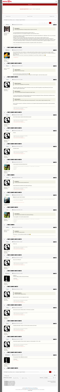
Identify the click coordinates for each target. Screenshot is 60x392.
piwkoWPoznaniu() (22, 202)
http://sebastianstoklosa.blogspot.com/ (19, 109)
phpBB (26, 387)
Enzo (7, 79)
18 (50, 22)
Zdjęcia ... (14, 236)
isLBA (15, 202)
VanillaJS (37, 388)
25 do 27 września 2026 (36, 9)
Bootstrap (33, 388)
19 (52, 22)
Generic (7, 24)
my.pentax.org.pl (30, 390)
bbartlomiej (7, 273)
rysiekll (7, 227)
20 (54, 22)
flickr (14, 279)
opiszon (7, 195)
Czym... (14, 19)
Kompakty (17, 19)
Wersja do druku (53, 382)
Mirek (7, 65)
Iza (7, 162)
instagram (17, 279)
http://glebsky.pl (15, 57)
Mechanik (7, 50)
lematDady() (18, 202)
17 (48, 22)
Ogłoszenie (30, 4)
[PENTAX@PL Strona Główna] (7, 1)
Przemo (31, 387)
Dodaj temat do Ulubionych (52, 381)
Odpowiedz (7, 375)
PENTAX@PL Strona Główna (8, 19)
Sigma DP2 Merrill (30, 16)
